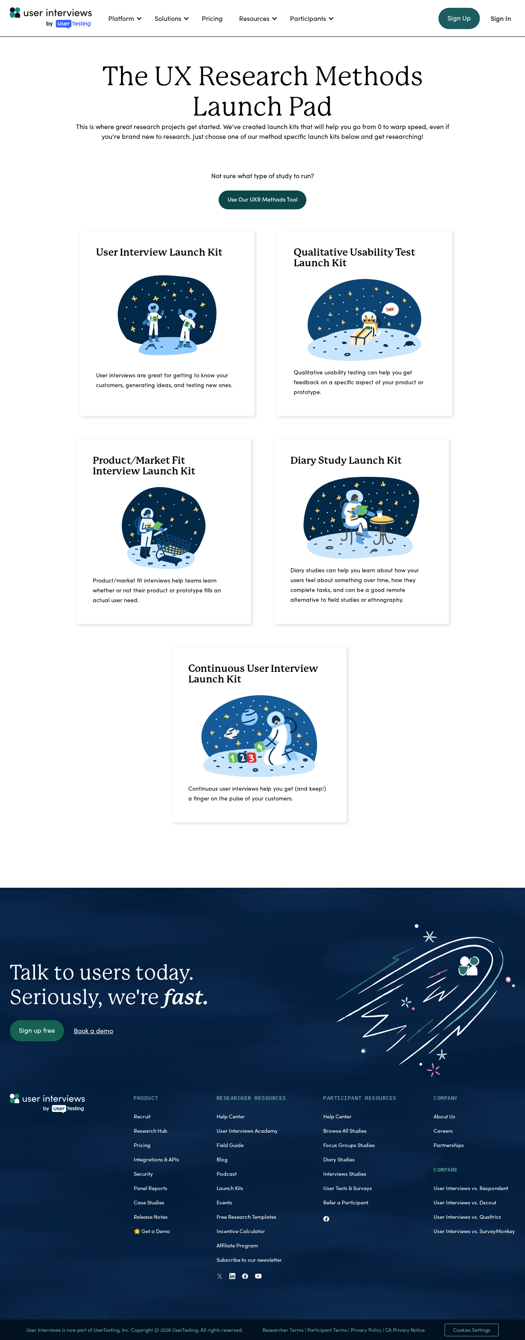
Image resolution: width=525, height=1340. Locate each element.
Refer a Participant (345, 1202)
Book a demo (93, 1030)
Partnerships (449, 1145)
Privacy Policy (366, 1329)
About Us (444, 1116)
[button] (123, 18)
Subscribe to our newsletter (249, 1259)
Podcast (227, 1173)
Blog (222, 1159)
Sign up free (37, 1030)
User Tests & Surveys (347, 1188)
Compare (446, 1169)
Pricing (142, 1145)
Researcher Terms (283, 1329)
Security (143, 1173)
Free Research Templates (246, 1216)
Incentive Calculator (241, 1231)
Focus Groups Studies (349, 1145)
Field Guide (230, 1145)
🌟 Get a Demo (152, 1231)
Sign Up (459, 18)
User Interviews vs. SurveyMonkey (474, 1231)
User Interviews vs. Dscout (465, 1202)
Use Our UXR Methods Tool (262, 199)
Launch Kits (230, 1188)
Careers (443, 1130)
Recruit (142, 1116)
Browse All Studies (345, 1130)
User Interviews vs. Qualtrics (467, 1216)
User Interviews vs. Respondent (471, 1188)
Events (224, 1202)
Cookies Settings (471, 1329)
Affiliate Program (237, 1245)
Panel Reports (150, 1188)
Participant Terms (327, 1329)
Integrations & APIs (156, 1159)
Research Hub (150, 1130)
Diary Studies (339, 1159)
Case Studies (149, 1202)
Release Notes (151, 1216)
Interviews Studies (344, 1173)
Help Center (231, 1116)
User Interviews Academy (247, 1130)
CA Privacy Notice (405, 1329)
